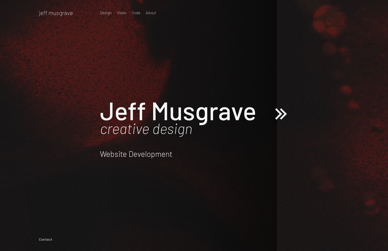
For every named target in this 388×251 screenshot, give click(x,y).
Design (106, 12)
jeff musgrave (56, 12)
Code (136, 12)
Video (121, 12)
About (151, 12)
